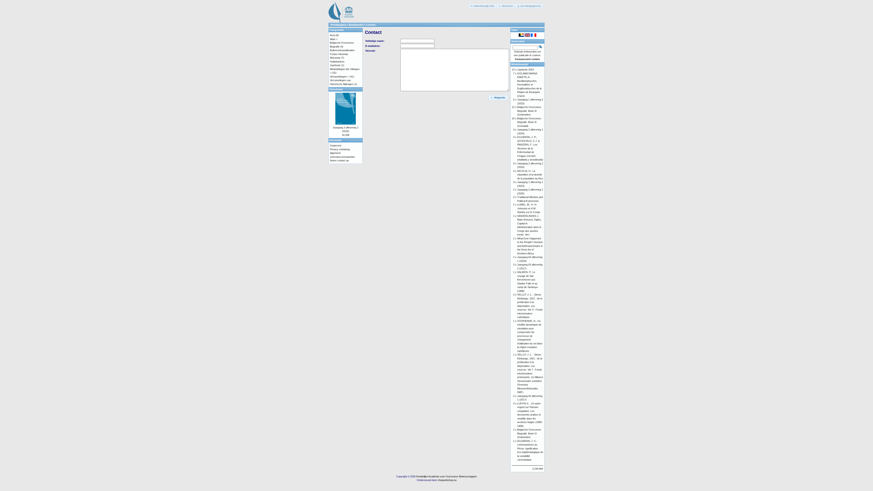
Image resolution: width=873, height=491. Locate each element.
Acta (332, 35)
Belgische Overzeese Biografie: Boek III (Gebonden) (529, 111)
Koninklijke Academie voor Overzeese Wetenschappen (446, 476)
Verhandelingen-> (339, 76)
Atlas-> (334, 39)
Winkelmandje (519, 64)
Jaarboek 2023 (525, 69)
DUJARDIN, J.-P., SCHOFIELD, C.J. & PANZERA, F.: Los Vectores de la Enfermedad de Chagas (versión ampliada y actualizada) (530, 148)
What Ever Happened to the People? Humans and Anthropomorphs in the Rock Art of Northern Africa (530, 246)
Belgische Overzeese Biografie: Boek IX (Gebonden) (529, 433)
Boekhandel (356, 24)
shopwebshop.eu (447, 480)
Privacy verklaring (340, 149)
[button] (482, 6)
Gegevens (335, 145)
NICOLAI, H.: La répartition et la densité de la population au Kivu (530, 175)
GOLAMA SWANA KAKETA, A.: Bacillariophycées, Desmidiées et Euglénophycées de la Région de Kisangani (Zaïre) (529, 84)
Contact (371, 24)
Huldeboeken (337, 61)
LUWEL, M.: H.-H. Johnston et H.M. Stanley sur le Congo (528, 208)
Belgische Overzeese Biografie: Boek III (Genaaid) (529, 122)
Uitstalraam (336, 89)
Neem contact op (339, 160)
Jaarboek (335, 65)
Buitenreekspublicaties (342, 50)
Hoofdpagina (338, 24)
